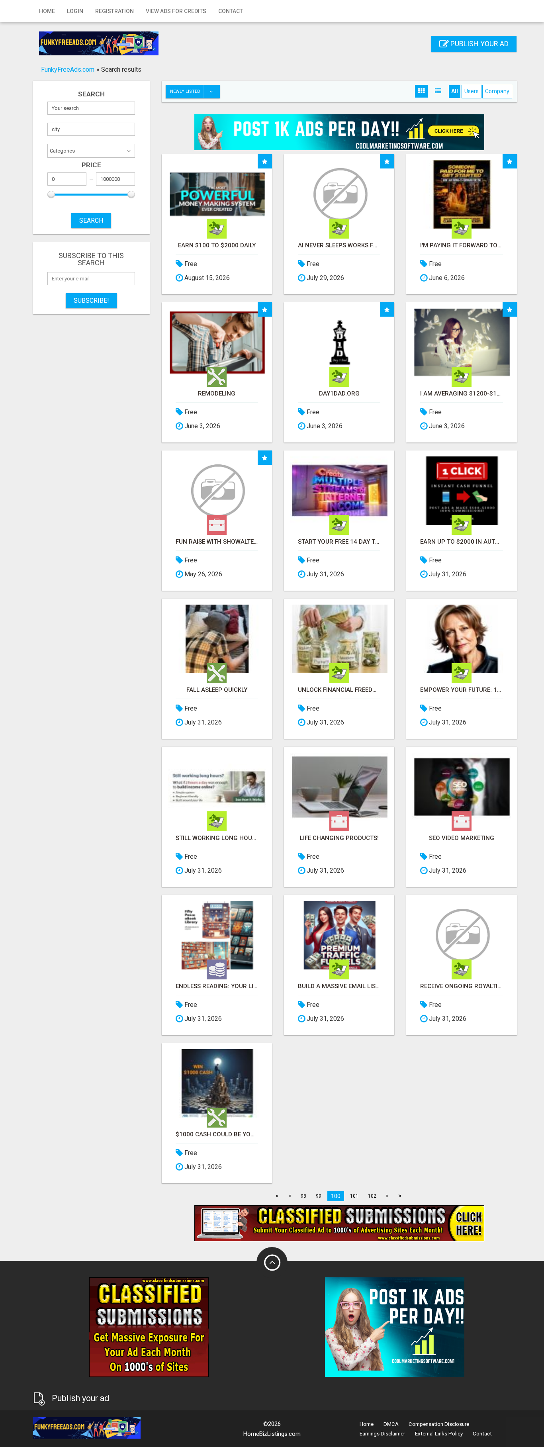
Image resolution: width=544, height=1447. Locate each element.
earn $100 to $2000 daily (217, 246)
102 (372, 1196)
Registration (114, 11)
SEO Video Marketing (461, 838)
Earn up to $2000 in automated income (461, 542)
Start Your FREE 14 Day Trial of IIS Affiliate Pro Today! (339, 542)
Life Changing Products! (339, 838)
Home (47, 11)
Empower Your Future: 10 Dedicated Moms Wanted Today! (461, 690)
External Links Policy (439, 1434)
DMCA (391, 1424)
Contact (230, 11)
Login (75, 11)
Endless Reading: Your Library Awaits (217, 986)
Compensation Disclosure (439, 1424)
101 (354, 1196)
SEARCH (91, 220)
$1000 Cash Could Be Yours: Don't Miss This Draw (217, 1135)
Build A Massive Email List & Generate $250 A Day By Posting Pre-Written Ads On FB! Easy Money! (339, 986)
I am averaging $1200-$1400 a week (461, 394)
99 (318, 1196)
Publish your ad (479, 43)
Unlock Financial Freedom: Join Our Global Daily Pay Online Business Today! (339, 690)
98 (303, 1196)
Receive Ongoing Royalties (461, 986)
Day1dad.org (339, 394)
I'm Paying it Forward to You (461, 246)
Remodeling (216, 394)
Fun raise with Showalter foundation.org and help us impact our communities (217, 542)
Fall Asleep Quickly (216, 690)
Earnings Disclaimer (382, 1434)
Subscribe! (91, 300)
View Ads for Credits (176, 11)
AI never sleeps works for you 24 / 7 (339, 246)
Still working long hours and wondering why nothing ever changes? (217, 838)
